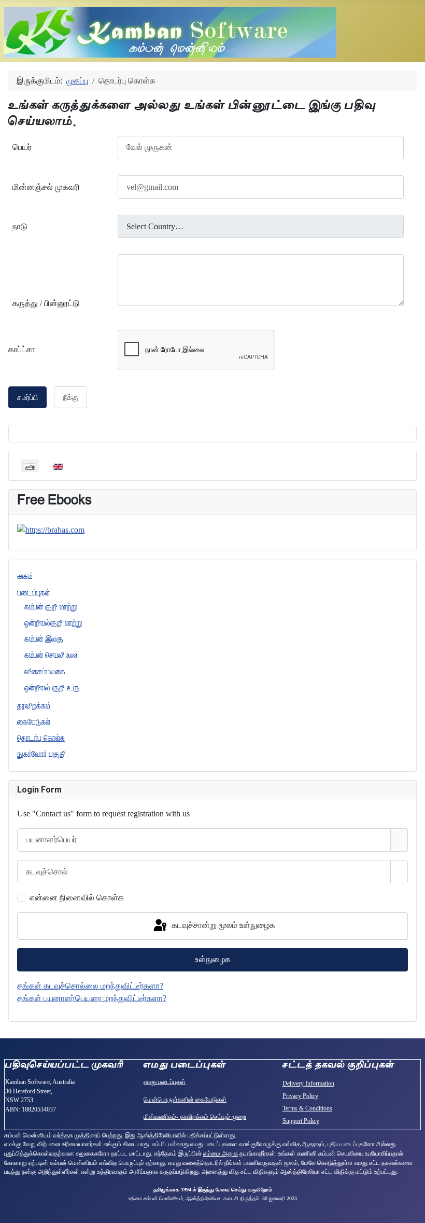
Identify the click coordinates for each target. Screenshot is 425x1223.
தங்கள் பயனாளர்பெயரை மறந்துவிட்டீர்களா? (91, 998)
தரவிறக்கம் (33, 706)
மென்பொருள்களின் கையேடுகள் (185, 1099)
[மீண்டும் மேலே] (412, 1210)
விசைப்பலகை (44, 672)
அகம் (24, 576)
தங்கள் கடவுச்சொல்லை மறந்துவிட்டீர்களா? (90, 985)
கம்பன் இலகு (43, 639)
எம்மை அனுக (220, 1153)
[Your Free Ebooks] (50, 528)
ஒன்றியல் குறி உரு (52, 688)
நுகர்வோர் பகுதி (41, 754)
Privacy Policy (300, 1096)
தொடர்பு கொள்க (41, 738)
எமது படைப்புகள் (165, 1082)
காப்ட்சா (21, 349)
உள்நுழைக (213, 959)
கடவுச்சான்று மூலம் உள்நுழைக (222, 925)
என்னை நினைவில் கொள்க (77, 897)
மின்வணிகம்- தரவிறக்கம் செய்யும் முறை (195, 1116)
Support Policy (300, 1120)
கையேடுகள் (33, 722)
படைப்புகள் (33, 593)
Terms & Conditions (307, 1108)
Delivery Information (308, 1083)
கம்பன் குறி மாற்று (50, 607)
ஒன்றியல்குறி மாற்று (53, 623)
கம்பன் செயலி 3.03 (50, 655)
